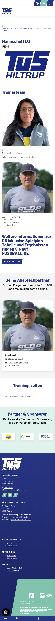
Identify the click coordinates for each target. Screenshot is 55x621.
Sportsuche (11, 555)
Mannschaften (47, 28)
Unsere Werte (12, 546)
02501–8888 (8, 487)
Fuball (38, 28)
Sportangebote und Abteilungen (23, 28)
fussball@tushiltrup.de (19, 517)
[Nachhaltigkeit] (27, 436)
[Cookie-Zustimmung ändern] (6, 612)
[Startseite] (7, 11)
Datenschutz (45, 602)
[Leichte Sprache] (43, 3)
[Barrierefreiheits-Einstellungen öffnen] (37, 3)
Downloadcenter (13, 570)
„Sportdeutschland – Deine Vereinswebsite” (33, 609)
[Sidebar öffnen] (50, 3)
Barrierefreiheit (25, 604)
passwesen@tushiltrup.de (21, 519)
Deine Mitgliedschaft (15, 568)
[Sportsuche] (16, 618)
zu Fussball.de (12, 261)
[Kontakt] (27, 618)
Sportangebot (6, 28)
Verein (9, 543)
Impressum (36, 602)
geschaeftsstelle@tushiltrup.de (16, 490)
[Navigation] (47, 11)
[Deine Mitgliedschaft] (5, 618)
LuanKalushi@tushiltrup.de (19, 363)
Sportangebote (12, 558)
